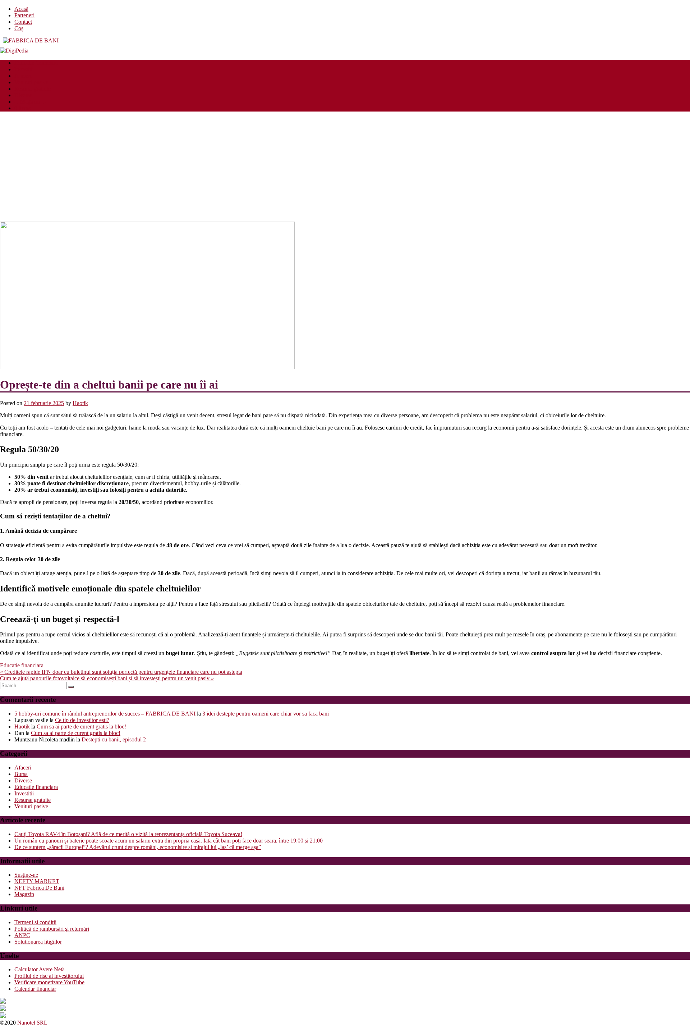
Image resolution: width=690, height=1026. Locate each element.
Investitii (24, 69)
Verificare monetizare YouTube (49, 982)
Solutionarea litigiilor (38, 942)
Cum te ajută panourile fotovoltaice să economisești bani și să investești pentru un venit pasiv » (107, 678)
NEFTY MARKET (36, 881)
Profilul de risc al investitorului (49, 976)
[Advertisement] (345, 167)
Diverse (23, 95)
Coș (18, 28)
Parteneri (24, 15)
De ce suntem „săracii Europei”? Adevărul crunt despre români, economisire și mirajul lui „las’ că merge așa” (137, 847)
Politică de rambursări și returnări (51, 929)
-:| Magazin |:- (30, 102)
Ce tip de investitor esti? (82, 720)
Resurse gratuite (32, 89)
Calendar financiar (35, 989)
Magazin (24, 894)
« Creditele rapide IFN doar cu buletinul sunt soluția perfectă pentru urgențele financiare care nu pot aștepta (121, 672)
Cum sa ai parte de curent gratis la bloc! (81, 726)
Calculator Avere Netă (39, 969)
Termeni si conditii (35, 922)
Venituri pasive (31, 82)
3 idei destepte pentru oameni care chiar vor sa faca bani (265, 714)
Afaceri (22, 76)
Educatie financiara (36, 63)
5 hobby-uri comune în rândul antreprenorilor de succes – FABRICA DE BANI (105, 714)
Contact (23, 22)
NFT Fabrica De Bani (39, 888)
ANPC (22, 935)
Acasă (21, 9)
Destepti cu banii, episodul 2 (114, 739)
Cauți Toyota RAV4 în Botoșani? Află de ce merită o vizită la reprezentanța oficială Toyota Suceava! (128, 834)
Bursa (21, 774)
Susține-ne (26, 875)
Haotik (80, 403)
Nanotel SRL (32, 1023)
